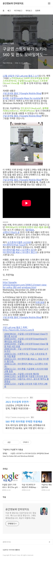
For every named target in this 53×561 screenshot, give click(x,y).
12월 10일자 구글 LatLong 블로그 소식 (21, 75)
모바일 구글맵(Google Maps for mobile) (22, 98)
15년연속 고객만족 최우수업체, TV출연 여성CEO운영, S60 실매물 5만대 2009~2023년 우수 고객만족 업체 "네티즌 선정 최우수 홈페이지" (18, 407)
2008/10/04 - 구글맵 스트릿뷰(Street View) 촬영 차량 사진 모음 (26, 345)
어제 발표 (40, 302)
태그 (9, 10)
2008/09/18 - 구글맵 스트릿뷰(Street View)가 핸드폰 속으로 (26, 335)
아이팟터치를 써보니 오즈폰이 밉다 (19, 249)
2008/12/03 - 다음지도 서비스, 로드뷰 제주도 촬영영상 (26, 380)
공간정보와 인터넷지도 (13, 3)
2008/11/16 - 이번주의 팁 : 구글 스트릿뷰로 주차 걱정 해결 (25, 355)
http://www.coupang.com (17, 417)
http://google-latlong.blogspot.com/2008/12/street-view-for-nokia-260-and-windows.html (25, 284)
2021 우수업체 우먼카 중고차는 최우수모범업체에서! (17, 401)
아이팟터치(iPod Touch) (14, 244)
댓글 (4, 497)
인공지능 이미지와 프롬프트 (11, 550)
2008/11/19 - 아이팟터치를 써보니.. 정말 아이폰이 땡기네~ (26, 360)
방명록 (37, 10)
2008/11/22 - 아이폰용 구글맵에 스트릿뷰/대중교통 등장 (26, 370)
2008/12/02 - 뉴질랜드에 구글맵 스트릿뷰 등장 (26, 376)
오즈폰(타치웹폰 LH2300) (19, 242)
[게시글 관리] (16, 442)
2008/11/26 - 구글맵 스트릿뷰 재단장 (21, 374)
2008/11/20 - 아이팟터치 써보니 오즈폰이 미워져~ (26, 365)
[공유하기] (13, 442)
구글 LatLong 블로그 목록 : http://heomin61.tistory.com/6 (18, 328)
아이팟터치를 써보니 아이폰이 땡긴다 (20, 252)
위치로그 (29, 10)
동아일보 (30, 229)
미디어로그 (18, 10)
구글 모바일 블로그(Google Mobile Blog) (22, 93)
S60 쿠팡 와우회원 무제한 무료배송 (24, 421)
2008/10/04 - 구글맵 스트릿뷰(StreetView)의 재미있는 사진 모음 (25, 339)
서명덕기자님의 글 (11, 232)
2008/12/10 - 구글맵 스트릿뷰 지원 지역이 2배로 (25, 385)
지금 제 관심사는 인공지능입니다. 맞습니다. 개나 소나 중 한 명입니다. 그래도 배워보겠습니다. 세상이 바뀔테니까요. (20, 515)
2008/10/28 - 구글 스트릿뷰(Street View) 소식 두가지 (26, 350)
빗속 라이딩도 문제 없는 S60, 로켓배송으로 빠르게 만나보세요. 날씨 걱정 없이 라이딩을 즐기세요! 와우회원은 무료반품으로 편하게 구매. (26, 426)
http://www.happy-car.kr (17, 397)
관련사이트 (7, 542)
